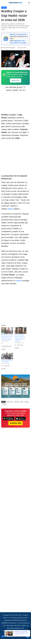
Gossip (4, 7)
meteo (10, 209)
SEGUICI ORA (15, 80)
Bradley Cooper (10, 401)
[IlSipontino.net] (15, 2)
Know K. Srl (6, 617)
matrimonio (4, 404)
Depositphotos (7, 620)
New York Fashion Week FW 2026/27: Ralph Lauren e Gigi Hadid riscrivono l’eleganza (20, 338)
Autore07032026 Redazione (8, 47)
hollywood (27, 401)
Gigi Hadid (16, 401)
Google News (22, 34)
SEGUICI (12, 34)
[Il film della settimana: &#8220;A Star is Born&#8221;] (7, 356)
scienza (18, 280)
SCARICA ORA (15, 423)
